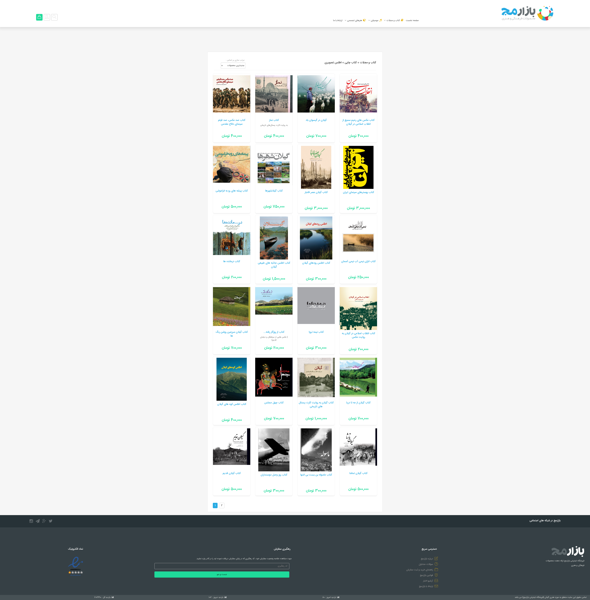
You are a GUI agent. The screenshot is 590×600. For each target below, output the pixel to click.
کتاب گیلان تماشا (358, 473)
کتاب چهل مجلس (273, 403)
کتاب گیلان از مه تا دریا (358, 403)
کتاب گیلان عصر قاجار (316, 192)
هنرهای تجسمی (354, 20)
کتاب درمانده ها (231, 261)
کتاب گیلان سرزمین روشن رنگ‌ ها (232, 334)
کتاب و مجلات (393, 20)
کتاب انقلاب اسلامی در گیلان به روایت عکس (358, 335)
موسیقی (374, 20)
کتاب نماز (274, 120)
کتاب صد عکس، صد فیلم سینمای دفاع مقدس (231, 122)
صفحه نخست (412, 20)
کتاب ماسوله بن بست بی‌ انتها (316, 475)
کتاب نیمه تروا (316, 332)
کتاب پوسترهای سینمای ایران (358, 192)
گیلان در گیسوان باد (316, 120)
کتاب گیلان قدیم (232, 473)
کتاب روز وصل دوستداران (274, 475)
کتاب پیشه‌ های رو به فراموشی (232, 191)
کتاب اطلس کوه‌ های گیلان (231, 404)
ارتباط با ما (337, 20)
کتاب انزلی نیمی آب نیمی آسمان (358, 261)
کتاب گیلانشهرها (274, 191)
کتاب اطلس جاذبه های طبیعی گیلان (274, 265)
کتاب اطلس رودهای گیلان (316, 263)
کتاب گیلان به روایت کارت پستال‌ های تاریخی (316, 405)
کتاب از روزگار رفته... (274, 332)
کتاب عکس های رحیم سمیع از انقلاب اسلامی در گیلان (358, 122)
